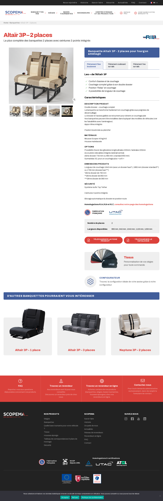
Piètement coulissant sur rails (117, 65)
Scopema (89, 414)
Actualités (123, 3)
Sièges (51, 13)
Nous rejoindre (70, 3)
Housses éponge (51, 435)
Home (6, 23)
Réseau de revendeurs (93, 433)
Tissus (46, 432)
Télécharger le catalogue (143, 240)
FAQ (133, 3)
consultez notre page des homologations (133, 204)
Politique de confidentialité (92, 497)
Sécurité (110, 3)
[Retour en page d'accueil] (15, 13)
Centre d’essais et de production (104, 13)
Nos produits (51, 414)
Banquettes (15, 23)
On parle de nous (91, 426)
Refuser (75, 497)
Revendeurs (83, 13)
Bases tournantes (66, 13)
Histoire (84, 3)
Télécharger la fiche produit (105, 240)
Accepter (65, 497)
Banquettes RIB (37, 13)
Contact (143, 3)
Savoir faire (97, 3)
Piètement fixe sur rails (139, 65)
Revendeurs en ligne (92, 436)
